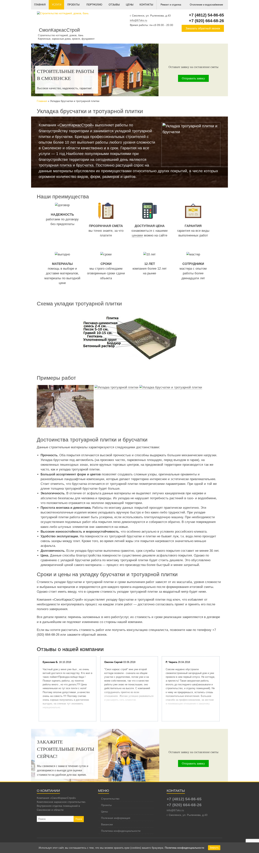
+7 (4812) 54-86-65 (206, 15)
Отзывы (114, 4)
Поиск (78, 819)
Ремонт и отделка (171, 4)
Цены (129, 4)
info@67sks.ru (138, 20)
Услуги (56, 4)
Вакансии (107, 824)
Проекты (73, 4)
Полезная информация (115, 817)
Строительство (110, 798)
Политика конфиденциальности (120, 830)
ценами (137, 235)
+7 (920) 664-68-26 (206, 20)
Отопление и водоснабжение (206, 4)
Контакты (146, 4)
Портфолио (94, 4)
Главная (40, 4)
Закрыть (214, 847)
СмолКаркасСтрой (75, 125)
